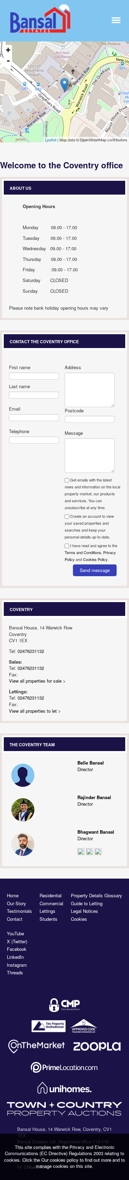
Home (13, 895)
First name (19, 367)
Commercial (51, 903)
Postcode (74, 410)
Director (90, 765)
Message (74, 433)
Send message (95, 570)
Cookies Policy (95, 559)
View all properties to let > (35, 711)
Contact (14, 919)
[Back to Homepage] (116, 19)
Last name (19, 386)
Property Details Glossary (96, 895)
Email (14, 408)
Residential (51, 895)
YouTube (15, 933)
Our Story (16, 903)
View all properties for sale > (37, 680)
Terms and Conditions (83, 552)
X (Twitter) (17, 941)
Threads (15, 973)
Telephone (19, 431)
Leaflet (50, 139)
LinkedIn (15, 957)
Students (48, 919)
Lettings (47, 911)
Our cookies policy (60, 1159)
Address (73, 367)
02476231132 (31, 651)
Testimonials (19, 911)
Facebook (16, 949)
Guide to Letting (87, 903)
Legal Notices (84, 911)
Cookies (79, 919)
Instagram (17, 965)
